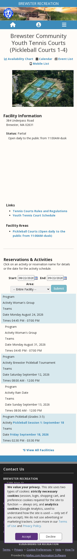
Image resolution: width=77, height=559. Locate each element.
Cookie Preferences (39, 549)
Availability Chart (20, 59)
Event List (65, 59)
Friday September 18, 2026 (29, 434)
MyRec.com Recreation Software (46, 555)
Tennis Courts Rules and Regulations (40, 211)
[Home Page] (13, 25)
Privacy (18, 549)
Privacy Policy (32, 526)
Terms (6, 549)
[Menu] (64, 25)
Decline (51, 536)
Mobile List (41, 64)
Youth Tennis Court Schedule (34, 215)
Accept (26, 536)
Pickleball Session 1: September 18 (38, 422)
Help (58, 549)
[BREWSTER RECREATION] (38, 13)
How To (69, 549)
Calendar (45, 59)
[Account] (38, 25)
